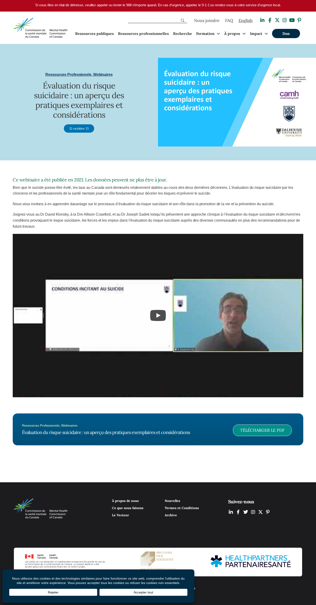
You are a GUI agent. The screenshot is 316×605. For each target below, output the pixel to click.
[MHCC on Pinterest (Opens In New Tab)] (268, 512)
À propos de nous (125, 501)
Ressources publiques (94, 33)
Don (286, 33)
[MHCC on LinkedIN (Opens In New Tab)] (231, 512)
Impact (256, 33)
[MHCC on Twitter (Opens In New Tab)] (245, 512)
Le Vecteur (120, 515)
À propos (232, 33)
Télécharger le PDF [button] (262, 430)
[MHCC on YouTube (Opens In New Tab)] (260, 512)
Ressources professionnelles (143, 33)
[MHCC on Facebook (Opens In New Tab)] (238, 512)
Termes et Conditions (182, 508)
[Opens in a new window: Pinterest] (299, 20)
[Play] (158, 315)
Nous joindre (207, 20)
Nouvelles (172, 501)
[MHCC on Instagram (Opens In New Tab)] (253, 512)
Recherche (182, 33)
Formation (205, 33)
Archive (171, 515)
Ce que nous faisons (127, 508)
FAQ (229, 20)
